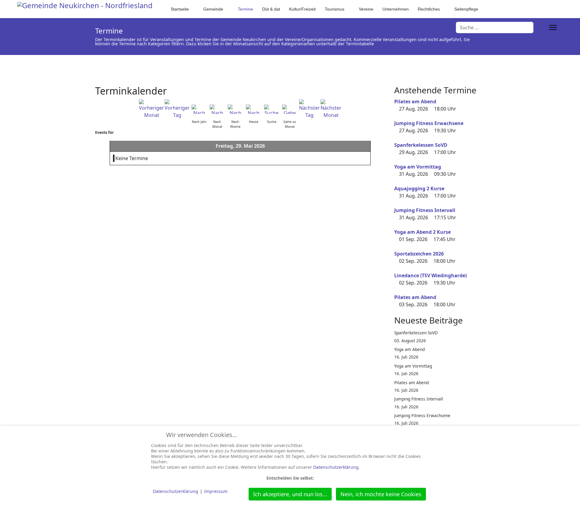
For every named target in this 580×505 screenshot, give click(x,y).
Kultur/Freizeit (302, 9)
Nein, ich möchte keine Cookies (380, 494)
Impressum (215, 491)
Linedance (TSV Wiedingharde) (430, 275)
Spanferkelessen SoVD (420, 145)
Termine (245, 9)
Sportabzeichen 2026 (419, 253)
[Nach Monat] (217, 109)
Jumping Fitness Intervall (424, 210)
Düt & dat (271, 9)
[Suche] (271, 109)
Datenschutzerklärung (336, 467)
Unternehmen (395, 9)
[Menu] (553, 27)
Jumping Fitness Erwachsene (428, 123)
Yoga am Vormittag (417, 166)
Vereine (366, 9)
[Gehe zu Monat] (289, 109)
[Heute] (253, 109)
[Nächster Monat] (331, 109)
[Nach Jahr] (199, 109)
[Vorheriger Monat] (151, 109)
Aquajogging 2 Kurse (419, 188)
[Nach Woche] (235, 109)
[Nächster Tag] (309, 109)
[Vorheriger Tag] (177, 109)
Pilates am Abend (415, 101)
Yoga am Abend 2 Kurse (422, 232)
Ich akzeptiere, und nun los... (290, 494)
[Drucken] (383, 87)
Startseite (180, 9)
